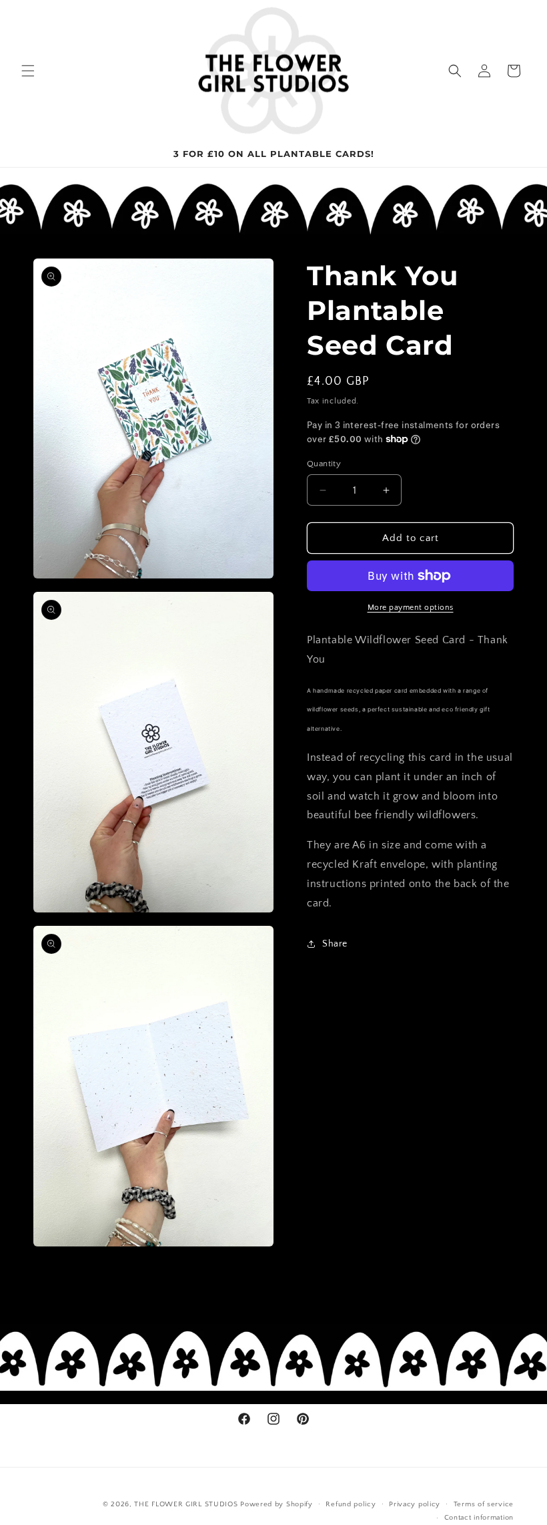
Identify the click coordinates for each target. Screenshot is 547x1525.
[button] (28, 71)
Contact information (479, 1518)
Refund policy (351, 1504)
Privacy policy (414, 1504)
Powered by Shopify (276, 1504)
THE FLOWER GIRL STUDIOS (185, 1504)
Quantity (324, 463)
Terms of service (484, 1504)
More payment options (411, 607)
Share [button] (335, 944)
